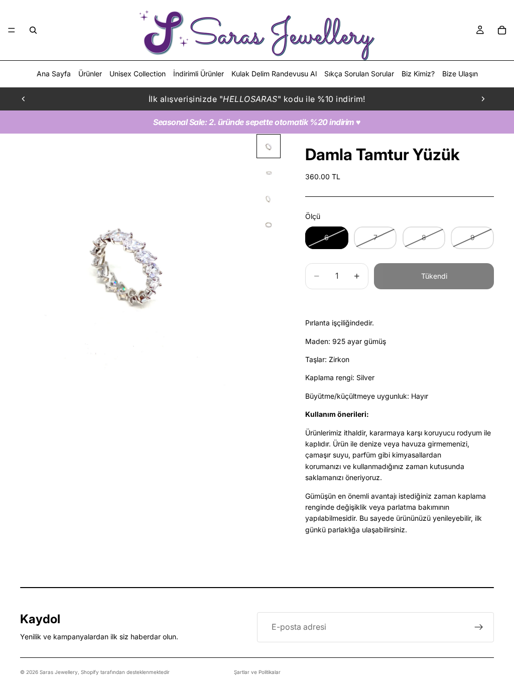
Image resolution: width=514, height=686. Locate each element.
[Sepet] (502, 30)
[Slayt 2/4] (269, 172)
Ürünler (90, 73)
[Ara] (33, 30)
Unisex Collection (137, 73)
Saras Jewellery (59, 672)
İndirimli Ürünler (198, 73)
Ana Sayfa (54, 73)
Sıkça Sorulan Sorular (359, 73)
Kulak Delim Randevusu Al (274, 73)
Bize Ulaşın (460, 73)
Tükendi (434, 276)
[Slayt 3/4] (269, 198)
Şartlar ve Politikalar (257, 672)
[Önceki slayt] (24, 99)
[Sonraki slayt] (483, 99)
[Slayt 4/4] (269, 224)
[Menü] (11, 30)
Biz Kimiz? (418, 73)
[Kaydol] (478, 627)
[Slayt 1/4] (269, 146)
